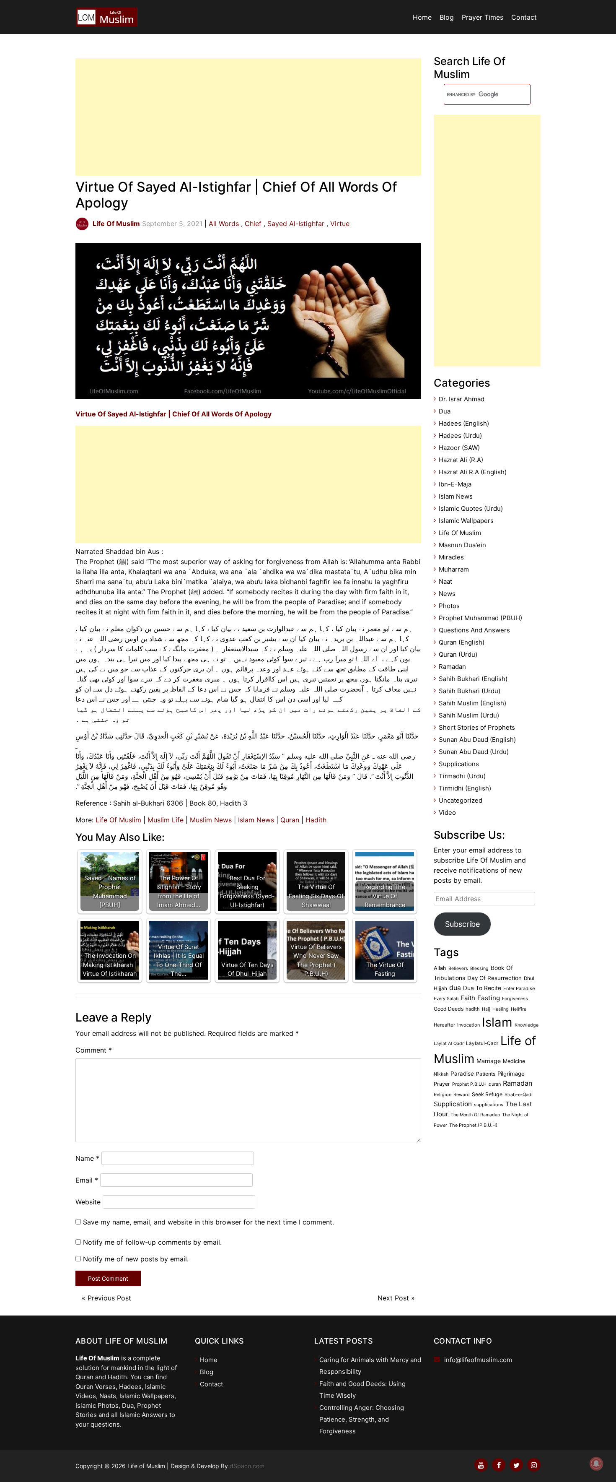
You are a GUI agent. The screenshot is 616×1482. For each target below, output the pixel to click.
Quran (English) (461, 642)
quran (495, 1084)
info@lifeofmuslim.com (478, 1360)
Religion (442, 1094)
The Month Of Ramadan (475, 1115)
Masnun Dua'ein (462, 545)
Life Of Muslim (118, 820)
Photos (449, 606)
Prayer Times (482, 17)
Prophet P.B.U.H (469, 1084)
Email (86, 1180)
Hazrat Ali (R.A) (461, 460)
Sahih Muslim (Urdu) (469, 715)
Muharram (454, 569)
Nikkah (441, 1074)
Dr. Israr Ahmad (461, 399)
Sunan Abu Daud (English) (477, 740)
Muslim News (211, 820)
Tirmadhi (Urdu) (462, 776)
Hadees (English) (464, 423)
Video (447, 812)
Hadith (315, 820)
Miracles (451, 557)
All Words (224, 223)
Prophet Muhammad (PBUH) (480, 618)
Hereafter (444, 1025)
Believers (458, 968)
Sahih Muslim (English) (472, 703)
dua (455, 988)
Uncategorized (460, 800)
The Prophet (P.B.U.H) (473, 1125)
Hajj (486, 1009)
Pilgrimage (511, 1073)
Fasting (488, 998)
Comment (93, 1050)
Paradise (462, 1073)
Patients (485, 1074)
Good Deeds (448, 1009)
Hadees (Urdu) (460, 435)
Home (422, 17)
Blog (447, 17)
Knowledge (526, 1025)
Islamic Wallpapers (466, 521)
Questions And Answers (474, 630)
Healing (500, 1009)
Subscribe (462, 924)
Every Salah (446, 998)
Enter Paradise (519, 988)
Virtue (339, 223)
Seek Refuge (487, 1094)
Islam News (256, 820)
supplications (488, 1105)
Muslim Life (166, 820)
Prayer (442, 1084)
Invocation (468, 1025)
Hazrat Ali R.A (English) (473, 472)
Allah (440, 968)
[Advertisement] (248, 117)
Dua (444, 411)
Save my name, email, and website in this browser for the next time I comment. (208, 1222)
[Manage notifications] (596, 1463)
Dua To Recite (482, 988)
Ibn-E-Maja (455, 484)
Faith (468, 998)
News (447, 594)
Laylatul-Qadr (482, 1043)
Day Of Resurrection (494, 978)
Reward (461, 1094)
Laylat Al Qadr (449, 1043)
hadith (473, 1009)
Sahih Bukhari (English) (473, 679)
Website (88, 1202)
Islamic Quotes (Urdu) (471, 508)
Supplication (453, 1104)
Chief (253, 223)
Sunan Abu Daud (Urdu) (474, 752)
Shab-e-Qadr (519, 1094)
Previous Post (109, 1298)
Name (87, 1158)
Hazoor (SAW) (459, 448)
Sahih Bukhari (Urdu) (469, 691)
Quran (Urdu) (458, 654)
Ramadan (452, 667)
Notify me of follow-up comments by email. (152, 1242)
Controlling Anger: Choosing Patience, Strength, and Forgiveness (361, 1419)
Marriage (488, 1060)
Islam (497, 1022)
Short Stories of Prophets (477, 727)
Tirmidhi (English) (465, 788)
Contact (524, 17)
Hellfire (518, 1009)
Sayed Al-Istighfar (295, 223)
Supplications (459, 764)
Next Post (393, 1298)
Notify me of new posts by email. (136, 1259)
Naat (445, 581)
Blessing (479, 968)
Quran (289, 820)
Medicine (514, 1061)
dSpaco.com (247, 1465)
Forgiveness (515, 998)
